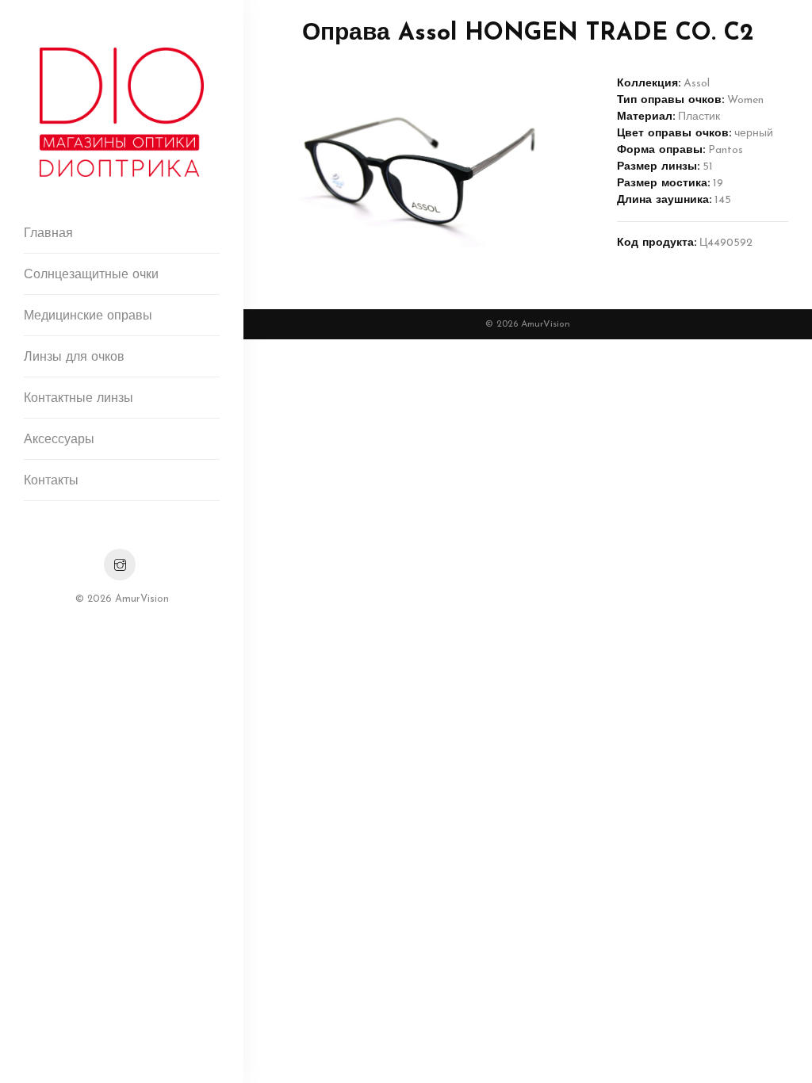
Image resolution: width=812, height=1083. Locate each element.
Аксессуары (59, 440)
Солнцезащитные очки (91, 275)
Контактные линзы (78, 398)
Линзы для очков (74, 357)
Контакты (51, 481)
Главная (48, 234)
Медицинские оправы (88, 316)
